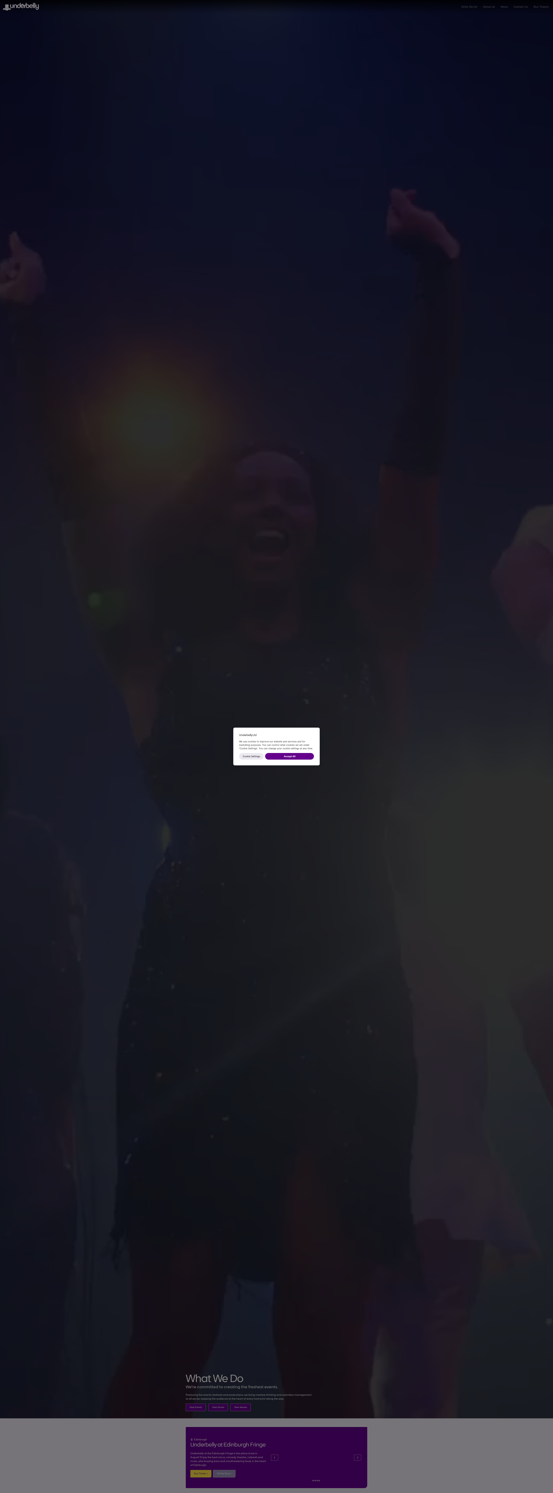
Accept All (289, 756)
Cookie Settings (251, 756)
